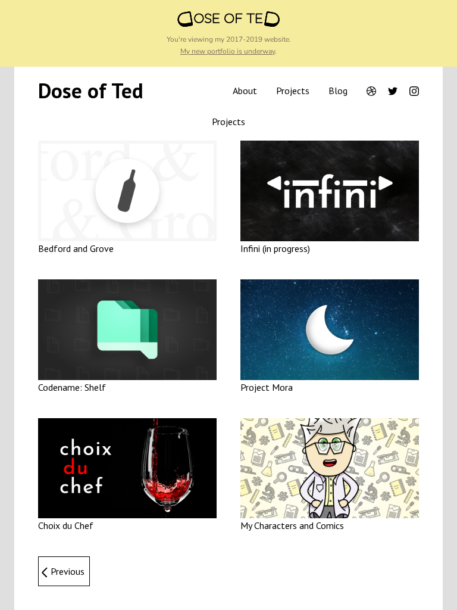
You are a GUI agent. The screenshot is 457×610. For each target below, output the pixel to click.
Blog (338, 91)
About (245, 91)
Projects (292, 91)
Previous (67, 571)
